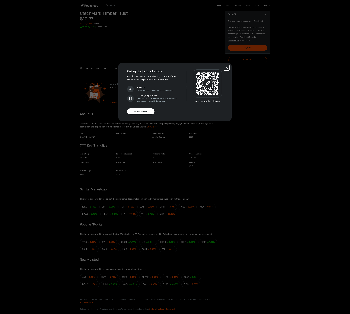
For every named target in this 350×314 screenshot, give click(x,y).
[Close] (226, 67)
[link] (163, 79)
